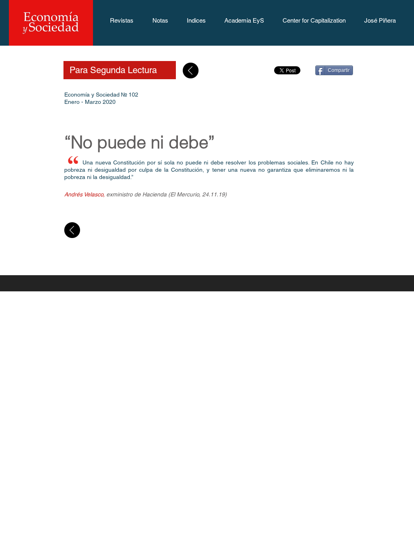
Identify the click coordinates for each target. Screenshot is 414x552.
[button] (121, 23)
